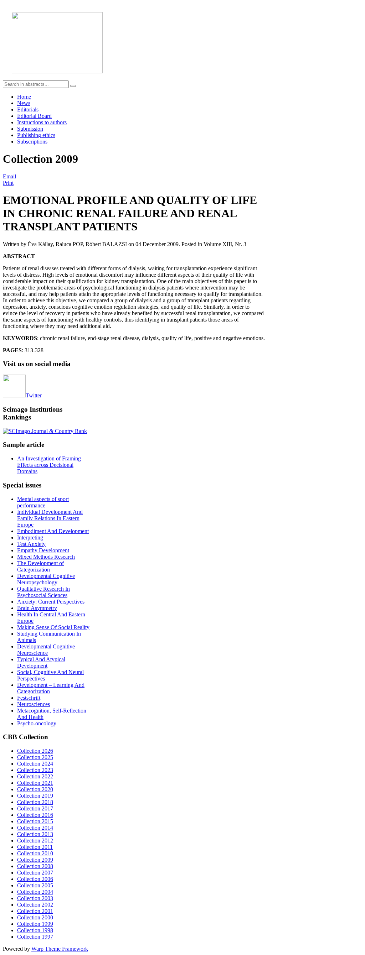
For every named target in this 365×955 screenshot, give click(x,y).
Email (9, 176)
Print (8, 183)
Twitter (34, 395)
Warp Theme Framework (59, 949)
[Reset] (73, 86)
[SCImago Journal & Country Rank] (45, 431)
